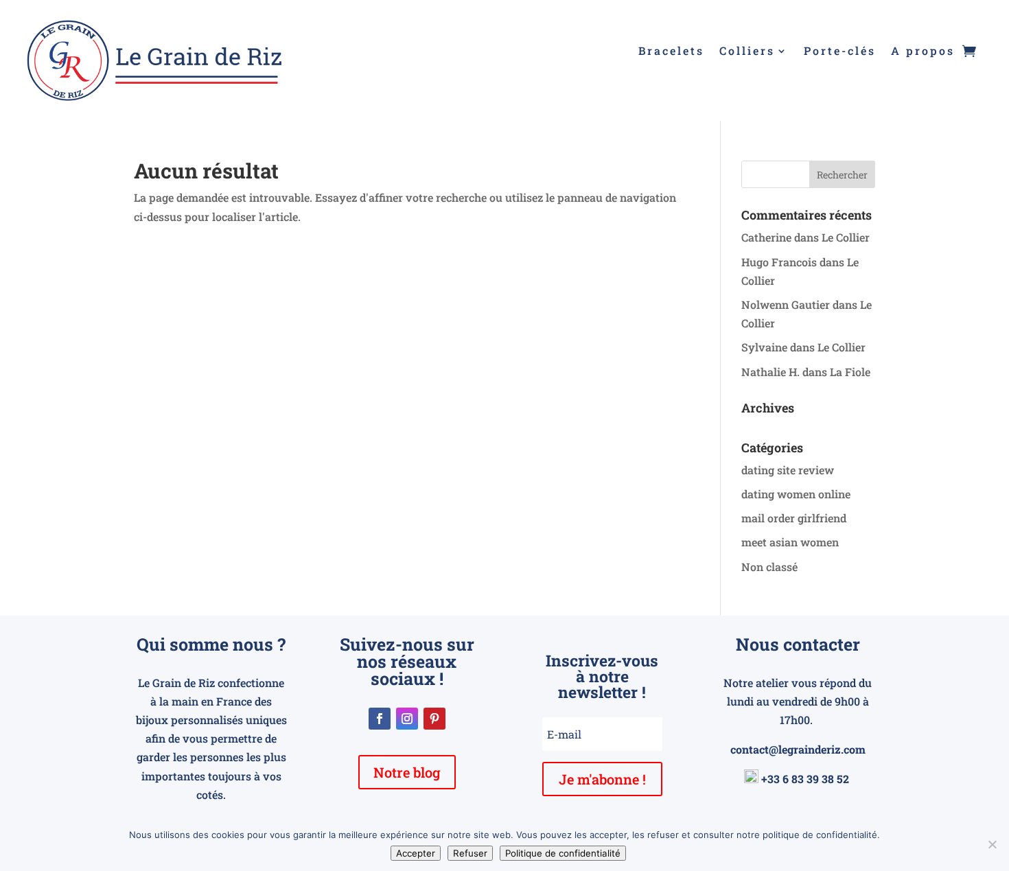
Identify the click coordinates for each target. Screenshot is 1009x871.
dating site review (787, 470)
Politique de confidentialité (563, 853)
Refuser (470, 853)
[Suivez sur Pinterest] (434, 719)
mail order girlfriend (793, 518)
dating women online (795, 494)
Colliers (747, 52)
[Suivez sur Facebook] (380, 719)
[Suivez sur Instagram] (407, 719)
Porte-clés (840, 52)
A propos (923, 52)
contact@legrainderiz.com (798, 749)
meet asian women (790, 542)
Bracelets (671, 52)
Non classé (769, 566)
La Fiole (850, 371)
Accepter (415, 853)
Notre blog (407, 772)
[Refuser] (992, 844)
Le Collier (846, 237)
